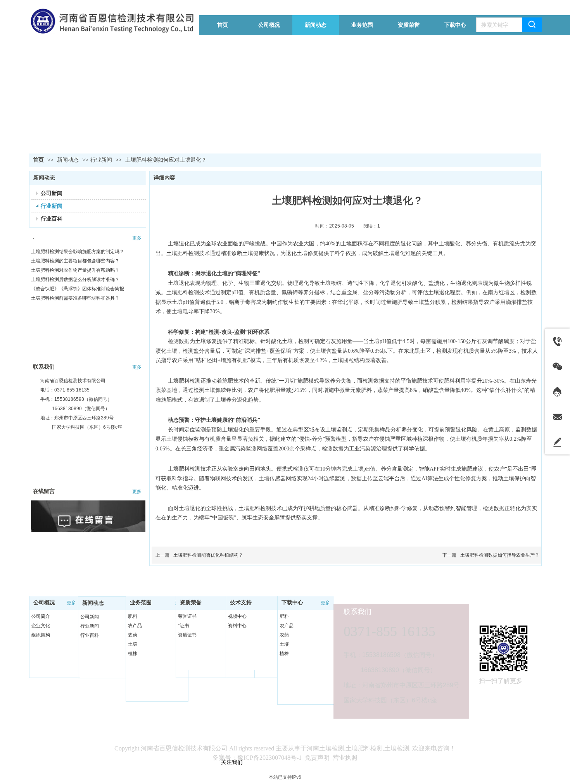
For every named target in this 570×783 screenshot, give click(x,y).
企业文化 (40, 625)
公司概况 (44, 602)
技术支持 (241, 602)
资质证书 (187, 635)
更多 (137, 238)
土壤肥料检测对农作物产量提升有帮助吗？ (75, 270)
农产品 (135, 625)
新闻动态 (68, 160)
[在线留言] (89, 520)
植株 (132, 653)
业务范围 (141, 602)
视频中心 (237, 616)
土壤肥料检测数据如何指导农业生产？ (499, 555)
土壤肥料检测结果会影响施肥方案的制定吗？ (77, 251)
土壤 (132, 644)
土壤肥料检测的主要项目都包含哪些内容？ (75, 261)
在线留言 (44, 491)
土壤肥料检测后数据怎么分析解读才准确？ (75, 279)
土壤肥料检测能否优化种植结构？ (208, 555)
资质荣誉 (191, 602)
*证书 (183, 625)
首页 (38, 160)
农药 (132, 635)
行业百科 (89, 635)
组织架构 (40, 635)
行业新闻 (101, 160)
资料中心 (237, 625)
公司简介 (40, 616)
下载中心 (292, 602)
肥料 (132, 616)
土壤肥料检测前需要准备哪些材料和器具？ (75, 298)
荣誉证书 (187, 616)
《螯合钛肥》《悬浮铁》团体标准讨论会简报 (77, 288)
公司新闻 (89, 616)
